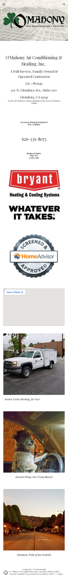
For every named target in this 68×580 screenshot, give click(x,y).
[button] (4, 4)
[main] (34, 78)
